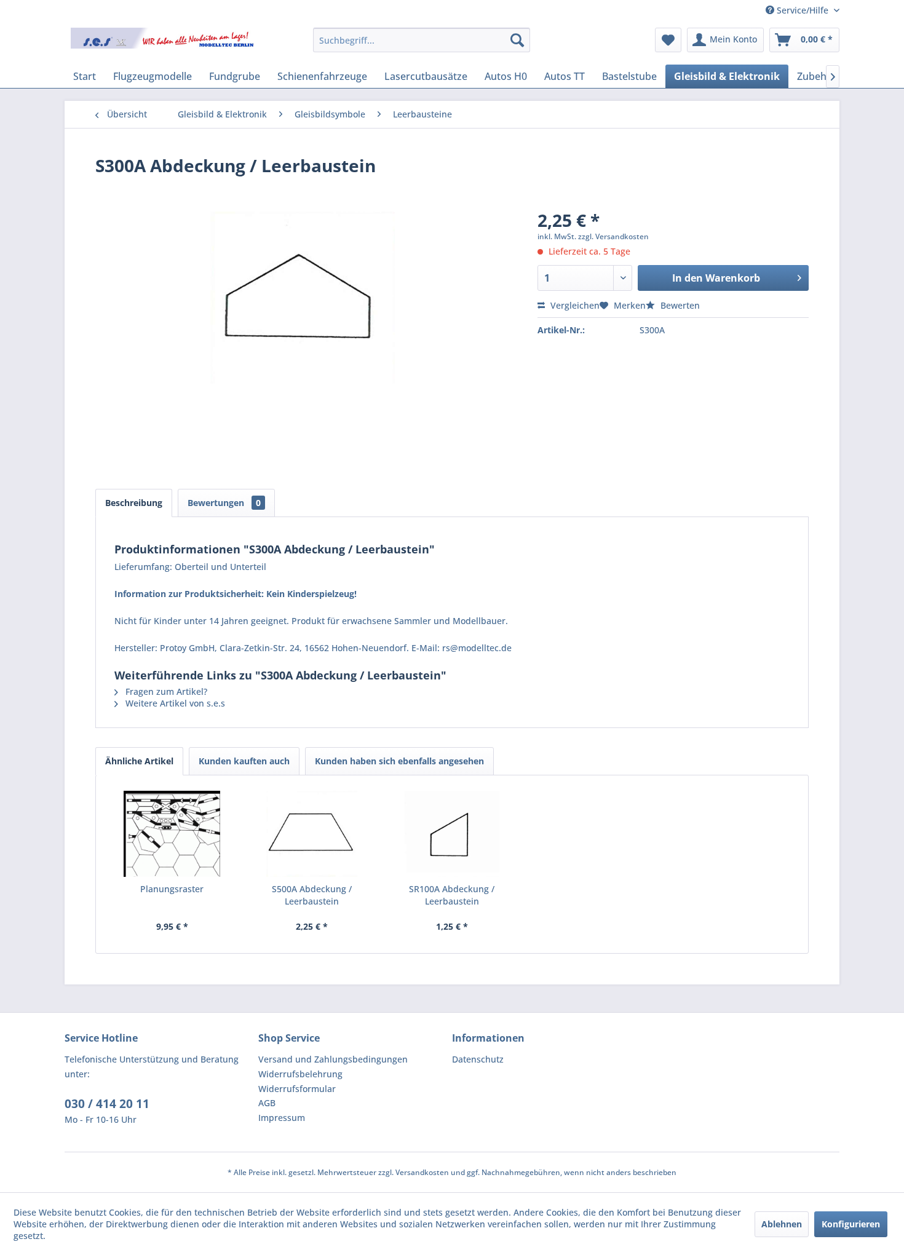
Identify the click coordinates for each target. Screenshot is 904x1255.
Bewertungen (224, 503)
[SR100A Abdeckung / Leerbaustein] (452, 834)
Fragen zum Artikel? (165, 691)
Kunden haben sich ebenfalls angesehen (399, 761)
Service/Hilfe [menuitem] (802, 10)
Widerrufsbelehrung (300, 1074)
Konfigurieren (851, 1224)
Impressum (281, 1117)
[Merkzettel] (668, 40)
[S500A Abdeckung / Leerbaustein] (312, 834)
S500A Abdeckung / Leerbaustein (312, 895)
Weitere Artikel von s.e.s (174, 703)
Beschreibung (133, 503)
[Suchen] (517, 40)
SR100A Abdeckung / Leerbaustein (451, 895)
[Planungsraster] (172, 834)
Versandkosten (422, 1172)
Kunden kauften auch (244, 761)
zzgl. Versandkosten (613, 236)
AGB (267, 1103)
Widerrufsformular (297, 1089)
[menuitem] (421, 40)
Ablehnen (781, 1224)
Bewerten (679, 305)
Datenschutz (478, 1059)
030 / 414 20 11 (107, 1104)
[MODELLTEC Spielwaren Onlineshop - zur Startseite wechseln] (163, 43)
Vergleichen (574, 305)
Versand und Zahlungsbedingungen (333, 1059)
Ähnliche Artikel (139, 761)
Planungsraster (172, 889)
